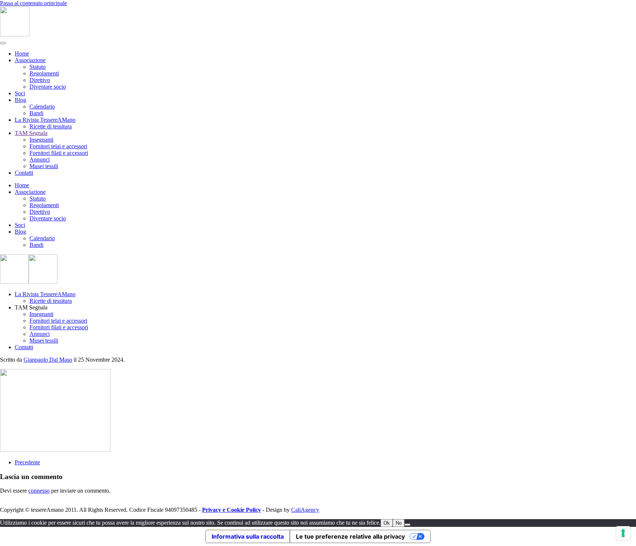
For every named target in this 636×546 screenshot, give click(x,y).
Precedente (27, 462)
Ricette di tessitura (50, 126)
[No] (407, 525)
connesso (39, 490)
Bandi (36, 113)
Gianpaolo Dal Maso (48, 360)
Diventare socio (47, 87)
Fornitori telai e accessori (58, 146)
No (399, 523)
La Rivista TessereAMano (45, 120)
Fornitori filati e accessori (58, 153)
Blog (20, 100)
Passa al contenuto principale (33, 3)
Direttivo (39, 80)
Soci (20, 93)
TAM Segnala (31, 133)
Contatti (24, 173)
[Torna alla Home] (14, 34)
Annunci (39, 159)
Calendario (42, 106)
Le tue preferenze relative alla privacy (350, 536)
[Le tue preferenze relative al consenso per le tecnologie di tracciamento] (623, 533)
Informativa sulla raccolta (248, 536)
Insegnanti (41, 139)
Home (22, 53)
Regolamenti (44, 73)
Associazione (30, 60)
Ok (387, 523)
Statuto (37, 67)
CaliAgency (305, 510)
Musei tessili (43, 166)
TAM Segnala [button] (31, 307)
